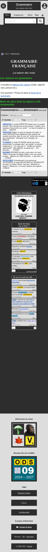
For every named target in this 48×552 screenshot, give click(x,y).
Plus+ (34, 233)
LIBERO (20, 287)
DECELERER (8, 160)
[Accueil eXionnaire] (2, 54)
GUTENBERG (21, 236)
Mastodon (30, 537)
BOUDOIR (28, 229)
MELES (22, 251)
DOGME (19, 241)
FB (23, 537)
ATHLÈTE (26, 258)
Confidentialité (24, 512)
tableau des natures (21, 85)
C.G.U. (24, 503)
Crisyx (14, 299)
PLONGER (7, 142)
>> (36, 120)
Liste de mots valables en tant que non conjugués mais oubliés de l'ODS (23, 302)
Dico (7, 54)
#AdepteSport (25, 256)
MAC (26, 263)
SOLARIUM (27, 294)
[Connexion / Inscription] (44, 6)
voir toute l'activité (31, 271)
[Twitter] (36, 184)
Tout (30, 238)
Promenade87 (23, 309)
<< (16, 120)
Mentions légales (24, 493)
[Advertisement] (24, 37)
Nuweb (29, 546)
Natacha (29, 246)
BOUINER (6, 152)
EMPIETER (7, 124)
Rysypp (14, 280)
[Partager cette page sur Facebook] (33, 183)
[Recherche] (40, 20)
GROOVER (7, 132)
